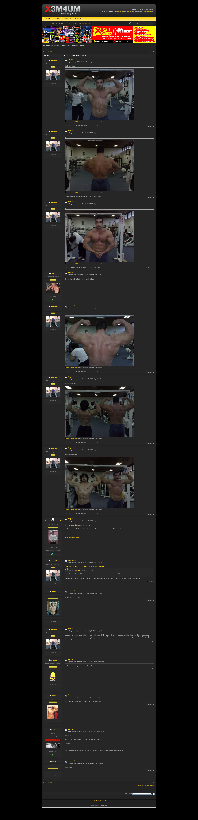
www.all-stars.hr (69, 536)
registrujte (129, 11)
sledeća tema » (151, 49)
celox (54, 695)
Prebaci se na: (128, 793)
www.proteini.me (69, 752)
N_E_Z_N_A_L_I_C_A (53, 521)
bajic (54, 762)
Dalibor (54, 273)
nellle (54, 591)
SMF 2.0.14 (90, 804)
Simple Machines (106, 804)
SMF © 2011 (97, 804)
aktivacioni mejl (148, 11)
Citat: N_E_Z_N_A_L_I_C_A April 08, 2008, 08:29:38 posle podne (84, 566)
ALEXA (70, 60)
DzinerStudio (103, 805)
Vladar (53, 730)
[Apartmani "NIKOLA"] (52, 554)
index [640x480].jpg (71, 121)
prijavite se (120, 11)
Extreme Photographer (99, 800)
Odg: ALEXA (72, 131)
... (52, 51)
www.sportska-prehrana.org (72, 537)
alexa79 (54, 60)
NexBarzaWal (86, 23)
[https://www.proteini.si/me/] (52, 755)
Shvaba (54, 660)
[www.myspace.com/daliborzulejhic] (52, 300)
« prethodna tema (141, 49)
